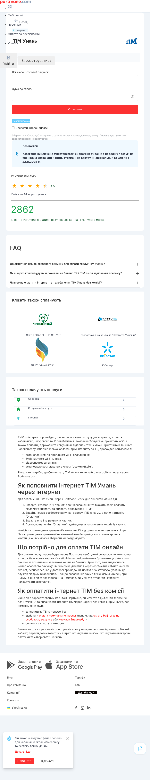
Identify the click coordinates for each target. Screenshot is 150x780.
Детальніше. (23, 751)
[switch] (13, 127)
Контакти (13, 700)
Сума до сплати (22, 89)
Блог (10, 677)
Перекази (14, 25)
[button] (8, 60)
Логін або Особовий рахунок (30, 72)
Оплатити (75, 109)
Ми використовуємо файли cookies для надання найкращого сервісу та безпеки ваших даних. (38, 742)
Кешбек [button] (13, 43)
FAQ (77, 685)
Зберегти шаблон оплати (31, 127)
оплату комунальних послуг (57, 615)
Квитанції (13, 692)
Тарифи (80, 677)
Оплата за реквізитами (24, 34)
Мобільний (15, 15)
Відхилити (47, 761)
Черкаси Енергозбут (72, 619)
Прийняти (24, 761)
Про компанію (16, 685)
